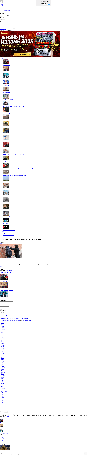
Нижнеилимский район (7, 9)
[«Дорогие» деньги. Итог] (4, 279)
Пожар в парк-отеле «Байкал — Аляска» (9, 216)
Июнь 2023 (2, 340)
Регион (2, 5)
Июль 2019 (2, 369)
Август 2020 (2, 361)
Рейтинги (2, 440)
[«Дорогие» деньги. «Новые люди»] (6, 77)
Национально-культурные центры (7, 10)
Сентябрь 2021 (3, 353)
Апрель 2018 (2, 378)
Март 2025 (2, 332)
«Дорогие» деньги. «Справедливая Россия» (6, 290)
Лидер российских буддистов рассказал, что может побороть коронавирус (14, 113)
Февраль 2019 (3, 372)
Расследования (3, 401)
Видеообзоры (2, 7)
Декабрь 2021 (2, 351)
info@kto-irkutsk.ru (6, 416)
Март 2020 (2, 364)
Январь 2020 (2, 365)
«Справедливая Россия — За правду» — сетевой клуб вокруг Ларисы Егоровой (14, 161)
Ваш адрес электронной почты (9, 18)
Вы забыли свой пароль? (3, 29)
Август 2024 (2, 334)
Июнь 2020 (2, 362)
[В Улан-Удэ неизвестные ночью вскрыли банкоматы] (6, 125)
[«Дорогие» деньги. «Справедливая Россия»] (6, 70)
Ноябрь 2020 (2, 359)
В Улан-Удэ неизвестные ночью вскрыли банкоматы (10, 126)
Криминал (2, 6)
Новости (1, 297)
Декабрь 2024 (2, 333)
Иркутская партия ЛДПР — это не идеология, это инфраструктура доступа (14, 154)
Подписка (48, 4)
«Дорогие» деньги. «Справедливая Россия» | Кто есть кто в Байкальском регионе (10, 318)
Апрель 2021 (2, 356)
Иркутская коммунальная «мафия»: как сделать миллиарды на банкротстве (14, 175)
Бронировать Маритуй (4, 315)
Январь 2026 (2, 327)
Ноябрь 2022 (2, 344)
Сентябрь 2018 (3, 375)
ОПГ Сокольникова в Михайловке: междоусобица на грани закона (13, 195)
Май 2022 (2, 348)
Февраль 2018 (3, 379)
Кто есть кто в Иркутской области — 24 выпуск (8, 11)
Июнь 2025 (2, 331)
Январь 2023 (2, 343)
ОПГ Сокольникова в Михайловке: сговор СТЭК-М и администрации (13, 182)
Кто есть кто (2, 397)
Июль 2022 (2, 347)
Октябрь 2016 (3, 388)
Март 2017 (2, 386)
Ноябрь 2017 (2, 381)
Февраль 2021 (3, 357)
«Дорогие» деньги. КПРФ (6, 92)
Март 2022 (2, 349)
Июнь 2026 (2, 324)
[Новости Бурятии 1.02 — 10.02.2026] (6, 98)
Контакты (2, 442)
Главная (2, 4)
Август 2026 (2, 323)
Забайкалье (2, 394)
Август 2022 (2, 346)
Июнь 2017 (2, 384)
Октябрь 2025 (3, 329)
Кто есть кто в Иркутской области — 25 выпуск (8, 12)
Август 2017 (2, 383)
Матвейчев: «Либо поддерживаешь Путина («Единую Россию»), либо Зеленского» (15, 134)
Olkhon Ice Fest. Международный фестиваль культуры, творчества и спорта (14, 106)
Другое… (2, 393)
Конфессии (4, 233)
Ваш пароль (7, 15)
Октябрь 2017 (3, 382)
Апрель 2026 (2, 325)
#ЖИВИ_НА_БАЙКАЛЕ (4, 391)
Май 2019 (2, 370)
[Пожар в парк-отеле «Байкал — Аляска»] (6, 215)
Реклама (2, 25)
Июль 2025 (2, 330)
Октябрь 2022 (3, 345)
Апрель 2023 (2, 341)
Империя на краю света (6, 223)
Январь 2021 (2, 358)
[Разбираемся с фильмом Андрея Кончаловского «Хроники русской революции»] (6, 208)
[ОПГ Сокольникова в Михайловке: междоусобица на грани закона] (6, 194)
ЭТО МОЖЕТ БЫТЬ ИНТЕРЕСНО (4, 272)
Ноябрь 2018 (2, 374)
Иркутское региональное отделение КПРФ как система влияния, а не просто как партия (16, 147)
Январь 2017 (2, 387)
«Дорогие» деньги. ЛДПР (6, 85)
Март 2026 (2, 326)
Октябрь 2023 (3, 339)
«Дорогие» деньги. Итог (6, 65)
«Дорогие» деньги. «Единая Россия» (26, 320)
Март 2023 (2, 342)
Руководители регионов (4, 404)
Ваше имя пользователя (9, 14)
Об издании (2, 24)
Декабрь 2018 (2, 373)
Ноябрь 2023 (2, 338)
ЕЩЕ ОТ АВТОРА (11, 272)
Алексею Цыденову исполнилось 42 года (9, 270)
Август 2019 (2, 368)
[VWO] (39, 4)
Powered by (38, 4)
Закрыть (44, 4)
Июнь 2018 (2, 377)
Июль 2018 (2, 376)
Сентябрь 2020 (3, 360)
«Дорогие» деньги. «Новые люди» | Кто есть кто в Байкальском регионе (9, 319)
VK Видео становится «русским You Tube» (9, 230)
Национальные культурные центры (5, 398)
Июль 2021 (2, 354)
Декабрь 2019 (2, 366)
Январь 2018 (2, 380)
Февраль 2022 (3, 350)
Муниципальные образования (6, 8)
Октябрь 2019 (3, 367)
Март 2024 (2, 337)
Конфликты (2, 396)
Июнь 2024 (2, 335)
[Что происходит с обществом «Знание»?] (6, 139)
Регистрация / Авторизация (4, 23)
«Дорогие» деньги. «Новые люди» (8, 78)
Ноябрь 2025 (2, 328)
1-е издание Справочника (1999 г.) (7, 234)
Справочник (2, 231)
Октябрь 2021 (3, 352)
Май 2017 (2, 385)
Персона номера (3, 400)
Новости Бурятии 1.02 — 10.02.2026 (8, 99)
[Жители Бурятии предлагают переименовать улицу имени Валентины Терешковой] (6, 118)
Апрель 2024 (2, 336)
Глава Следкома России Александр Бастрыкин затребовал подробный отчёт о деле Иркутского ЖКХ (18, 168)
